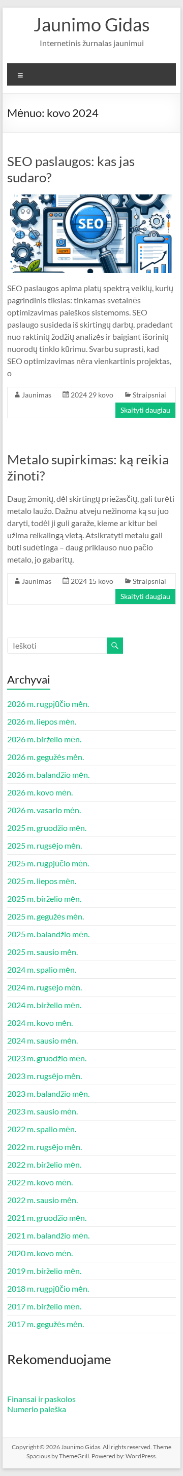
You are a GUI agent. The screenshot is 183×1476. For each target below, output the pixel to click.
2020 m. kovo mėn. (40, 1253)
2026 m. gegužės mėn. (45, 757)
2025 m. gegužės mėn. (45, 916)
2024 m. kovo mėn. (40, 1022)
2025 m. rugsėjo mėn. (44, 845)
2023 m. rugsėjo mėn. (44, 1076)
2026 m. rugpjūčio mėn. (48, 703)
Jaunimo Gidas (92, 24)
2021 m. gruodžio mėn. (46, 1217)
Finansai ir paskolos (41, 1399)
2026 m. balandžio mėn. (48, 774)
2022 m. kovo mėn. (40, 1182)
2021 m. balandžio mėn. (48, 1235)
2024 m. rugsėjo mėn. (44, 987)
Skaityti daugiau (145, 410)
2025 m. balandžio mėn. (48, 934)
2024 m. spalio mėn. (41, 969)
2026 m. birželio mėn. (44, 739)
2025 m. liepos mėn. (41, 881)
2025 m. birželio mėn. (44, 898)
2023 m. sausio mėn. (42, 1111)
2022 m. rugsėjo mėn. (44, 1146)
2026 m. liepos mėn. (41, 721)
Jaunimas (36, 394)
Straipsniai (149, 394)
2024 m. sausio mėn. (42, 1040)
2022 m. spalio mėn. (41, 1129)
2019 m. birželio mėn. (44, 1270)
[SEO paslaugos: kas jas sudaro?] (91, 199)
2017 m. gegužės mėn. (45, 1324)
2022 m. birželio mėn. (44, 1164)
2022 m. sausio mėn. (42, 1200)
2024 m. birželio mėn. (44, 1005)
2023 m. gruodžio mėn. (46, 1058)
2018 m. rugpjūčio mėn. (48, 1288)
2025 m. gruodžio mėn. (46, 827)
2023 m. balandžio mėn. (48, 1093)
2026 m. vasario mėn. (44, 810)
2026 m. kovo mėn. (40, 792)
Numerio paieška (36, 1409)
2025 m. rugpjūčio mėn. (48, 863)
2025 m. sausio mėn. (42, 951)
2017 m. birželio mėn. (44, 1306)
